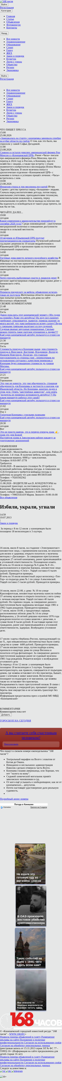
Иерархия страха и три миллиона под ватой (24, 186)
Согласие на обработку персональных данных (25, 1045)
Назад (4, 33)
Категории (6, 11)
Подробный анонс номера (14, 799)
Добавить (5, 715)
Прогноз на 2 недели (38, 807)
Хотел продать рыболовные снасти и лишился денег (28, 278)
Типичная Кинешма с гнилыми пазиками (22, 414)
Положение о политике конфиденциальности (22, 1041)
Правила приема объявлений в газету (20, 1037)
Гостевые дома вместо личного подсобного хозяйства (29, 258)
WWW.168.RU (17, 1034)
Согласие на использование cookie (42, 1042)
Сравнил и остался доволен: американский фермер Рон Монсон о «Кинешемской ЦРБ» (30, 154)
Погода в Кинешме (23, 804)
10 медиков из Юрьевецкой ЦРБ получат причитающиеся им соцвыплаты (22, 239)
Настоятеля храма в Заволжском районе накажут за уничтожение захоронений (27, 439)
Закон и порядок (9, 523)
